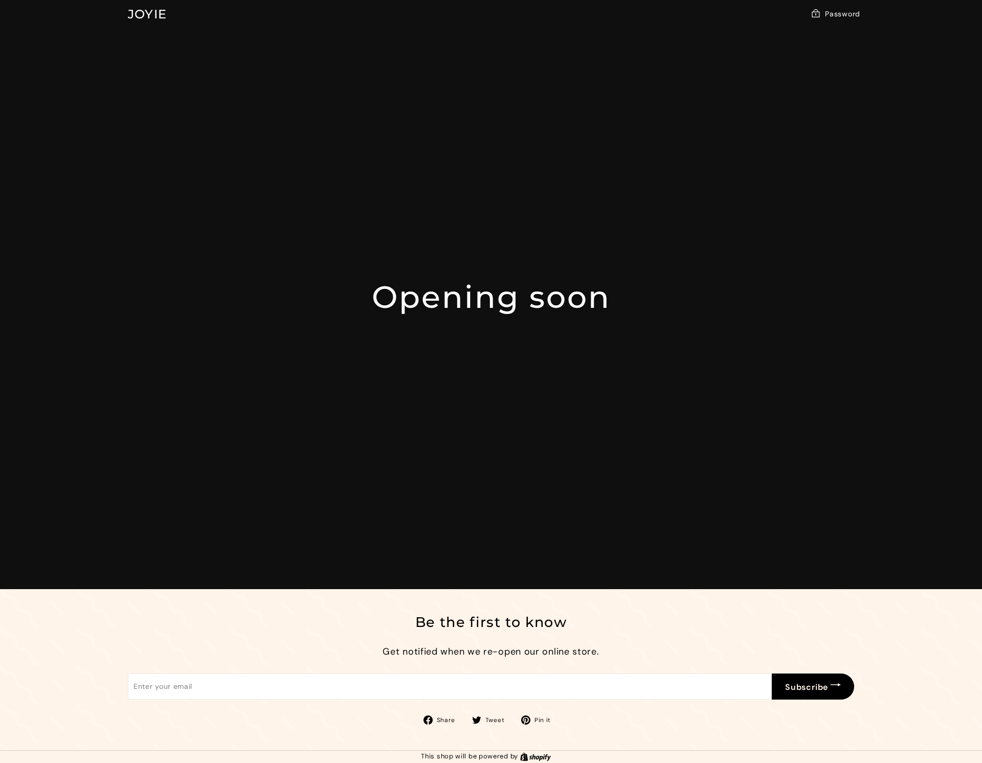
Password (842, 13)
